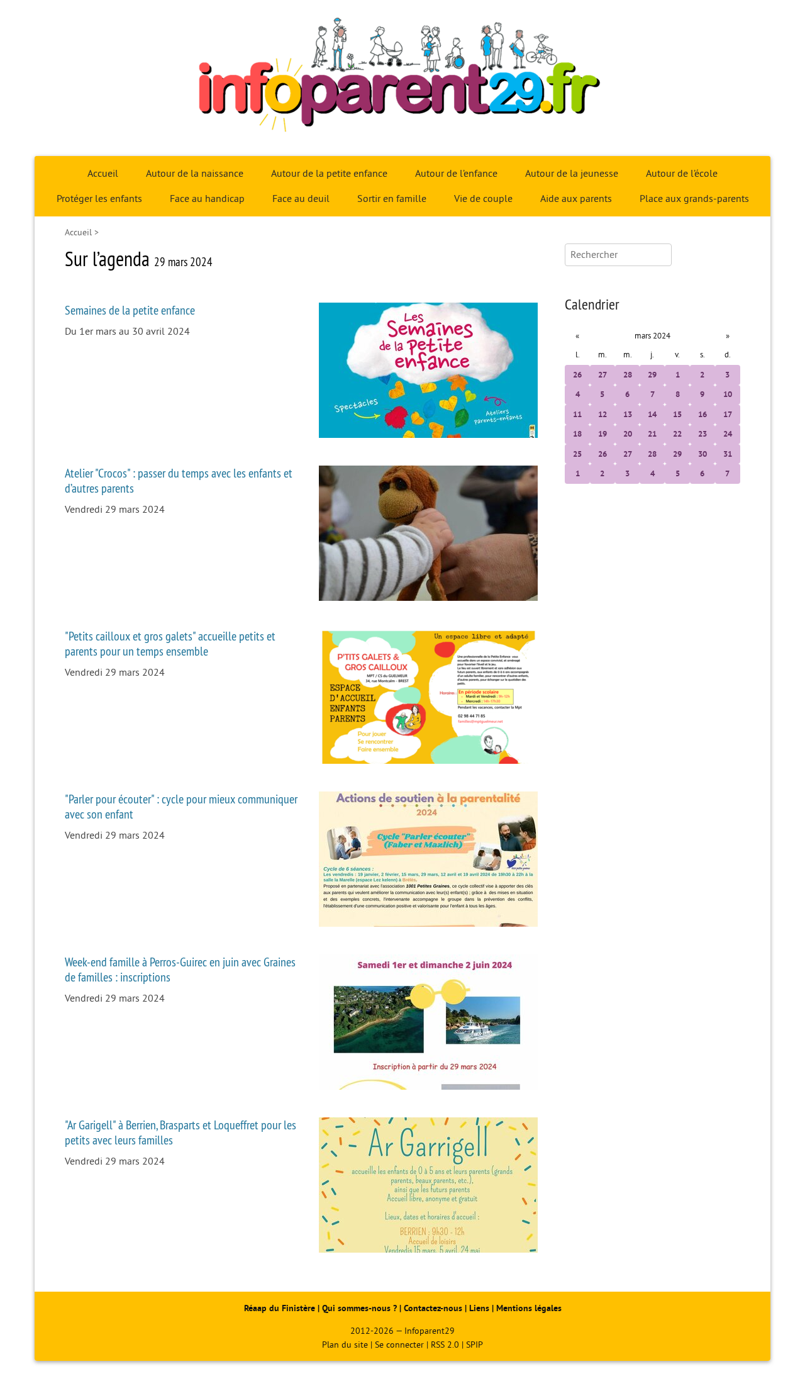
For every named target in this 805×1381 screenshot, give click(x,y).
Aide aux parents (576, 198)
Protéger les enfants (99, 198)
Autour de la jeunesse (571, 173)
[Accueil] (402, 78)
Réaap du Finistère (279, 1308)
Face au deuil (301, 198)
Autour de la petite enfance (329, 173)
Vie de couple (483, 198)
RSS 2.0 (445, 1344)
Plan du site (345, 1344)
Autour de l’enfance (456, 173)
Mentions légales (529, 1308)
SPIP (474, 1344)
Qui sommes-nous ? (360, 1308)
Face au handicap (207, 198)
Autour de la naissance (194, 173)
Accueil (102, 173)
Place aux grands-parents (694, 198)
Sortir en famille (391, 198)
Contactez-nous (433, 1308)
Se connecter (399, 1344)
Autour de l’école (682, 173)
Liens (479, 1308)
